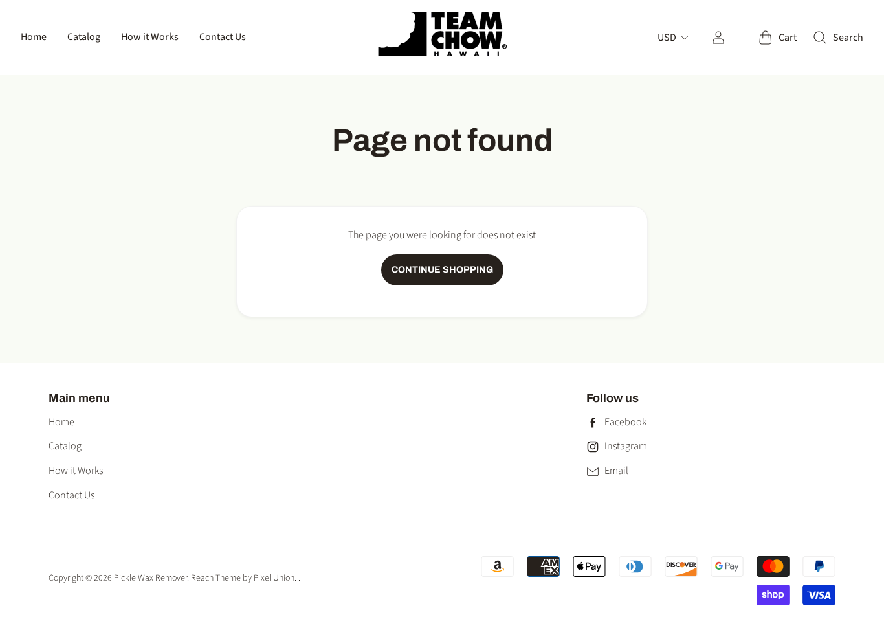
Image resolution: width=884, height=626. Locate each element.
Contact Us (222, 37)
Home (34, 37)
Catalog (83, 37)
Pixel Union (274, 578)
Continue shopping (442, 269)
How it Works (150, 37)
